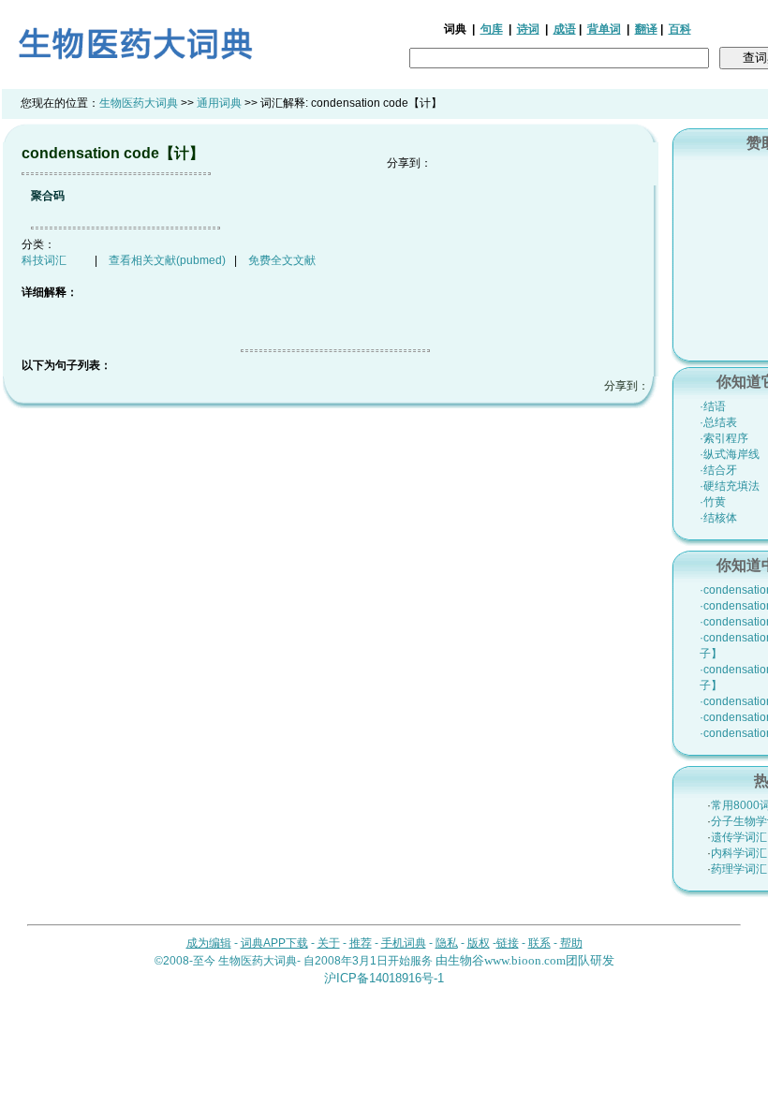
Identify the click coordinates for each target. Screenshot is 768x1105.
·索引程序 (724, 438)
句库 (491, 29)
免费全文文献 (282, 260)
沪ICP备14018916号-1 (384, 978)
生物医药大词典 (138, 103)
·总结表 (718, 422)
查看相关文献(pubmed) (167, 260)
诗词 (528, 29)
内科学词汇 (739, 853)
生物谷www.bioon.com (507, 960)
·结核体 (718, 517)
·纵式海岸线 (730, 454)
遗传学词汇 (739, 837)
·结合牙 (718, 470)
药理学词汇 (739, 869)
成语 (565, 29)
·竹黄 (713, 501)
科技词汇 (44, 260)
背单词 (604, 29)
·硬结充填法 (730, 486)
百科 (680, 29)
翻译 (646, 29)
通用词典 (219, 103)
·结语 (713, 406)
